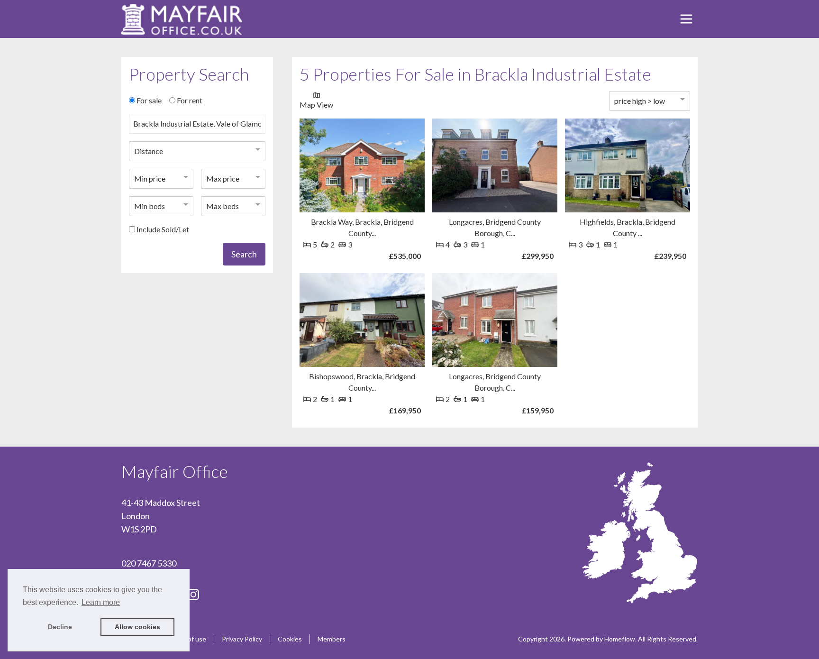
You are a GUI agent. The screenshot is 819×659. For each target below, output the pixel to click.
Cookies (290, 639)
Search (244, 254)
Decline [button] (60, 627)
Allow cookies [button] (137, 627)
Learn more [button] (101, 602)
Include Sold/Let (162, 229)
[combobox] (197, 127)
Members (332, 639)
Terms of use (186, 639)
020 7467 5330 (148, 563)
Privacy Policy (242, 639)
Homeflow (619, 639)
